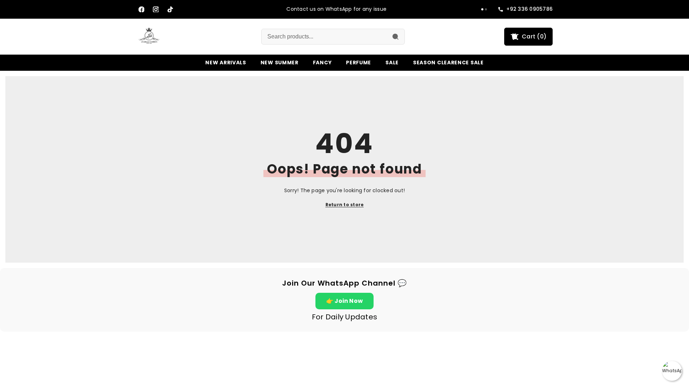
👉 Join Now (344, 301)
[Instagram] (156, 9)
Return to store (344, 205)
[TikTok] (170, 9)
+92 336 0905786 (529, 9)
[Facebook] (141, 9)
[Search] (395, 36)
